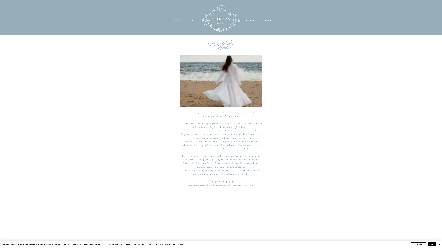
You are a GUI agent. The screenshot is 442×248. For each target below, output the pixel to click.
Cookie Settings (418, 244)
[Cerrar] (439, 244)
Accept (432, 244)
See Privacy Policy (179, 244)
